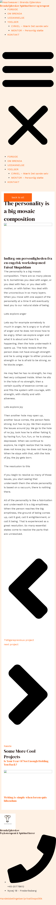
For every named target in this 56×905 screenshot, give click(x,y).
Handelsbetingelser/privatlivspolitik (21, 898)
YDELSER (12, 21)
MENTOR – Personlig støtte (27, 30)
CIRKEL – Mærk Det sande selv (29, 26)
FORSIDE (12, 9)
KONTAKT (13, 34)
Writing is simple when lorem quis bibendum (25, 799)
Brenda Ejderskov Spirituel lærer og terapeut (24, 5)
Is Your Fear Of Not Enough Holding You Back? (26, 762)
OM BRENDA (14, 13)
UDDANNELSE (15, 17)
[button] (28, 97)
